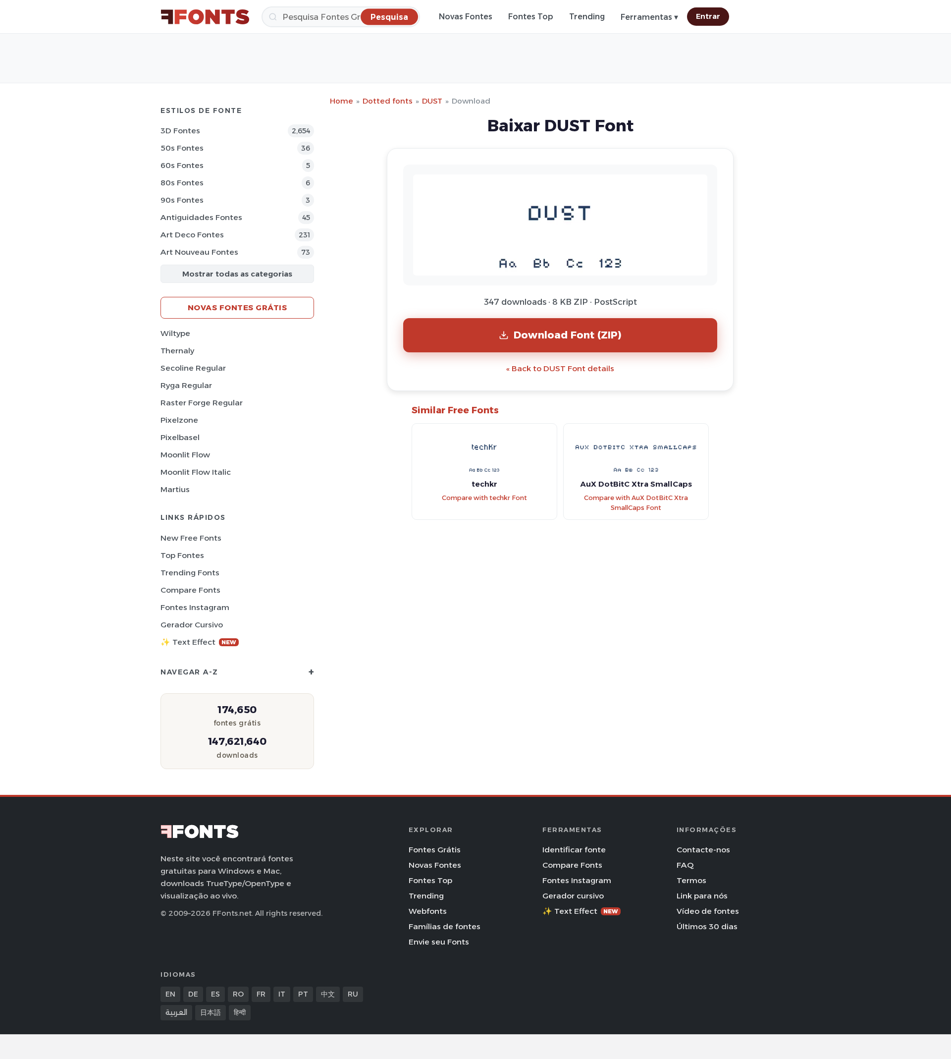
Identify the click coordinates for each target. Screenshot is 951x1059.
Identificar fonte (574, 849)
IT (281, 994)
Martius (175, 489)
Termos (691, 880)
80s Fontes (182, 182)
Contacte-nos (703, 849)
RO (238, 994)
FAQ (685, 865)
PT (303, 994)
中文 (328, 994)
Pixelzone (179, 420)
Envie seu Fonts (439, 942)
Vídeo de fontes (708, 911)
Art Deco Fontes (192, 234)
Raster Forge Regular (201, 402)
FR (261, 994)
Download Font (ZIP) (568, 335)
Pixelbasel (180, 437)
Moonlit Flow (185, 454)
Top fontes (182, 555)
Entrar (708, 16)
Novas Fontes (465, 16)
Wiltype (175, 333)
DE (193, 994)
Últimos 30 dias (707, 926)
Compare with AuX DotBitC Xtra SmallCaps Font (636, 503)
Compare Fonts (190, 590)
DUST (432, 101)
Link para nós (702, 895)
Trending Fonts (189, 572)
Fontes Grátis (435, 849)
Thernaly (177, 350)
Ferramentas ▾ (649, 17)
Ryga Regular (186, 385)
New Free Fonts (190, 538)
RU (353, 994)
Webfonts (428, 911)
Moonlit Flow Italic (195, 472)
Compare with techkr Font (484, 498)
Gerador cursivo (191, 624)
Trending (587, 16)
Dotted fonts (388, 101)
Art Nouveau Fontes (199, 252)
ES (215, 994)
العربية (176, 1012)
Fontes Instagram (194, 607)
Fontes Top (530, 16)
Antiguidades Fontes (201, 217)
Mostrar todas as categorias (237, 274)
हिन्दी (240, 1012)
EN (170, 994)
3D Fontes (180, 130)
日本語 (210, 1012)
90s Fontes (182, 200)
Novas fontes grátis (237, 307)
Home (341, 101)
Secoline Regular (193, 368)
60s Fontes (182, 165)
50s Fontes (182, 148)
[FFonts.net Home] (205, 17)
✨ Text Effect (198, 642)
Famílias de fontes (444, 926)
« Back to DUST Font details (560, 368)
